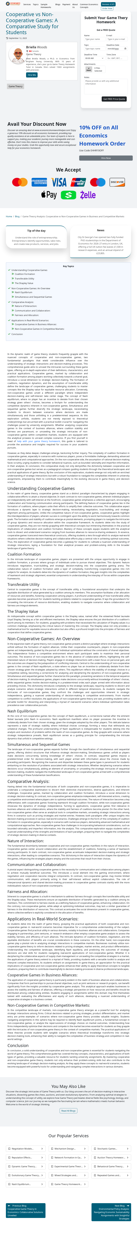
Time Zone (111, 54)
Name (87, 35)
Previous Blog (25, 1210)
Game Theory (15, 86)
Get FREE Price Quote (114, 99)
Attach (89, 70)
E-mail (109, 35)
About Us (75, 5)
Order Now (107, 8)
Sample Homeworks (46, 5)
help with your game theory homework (38, 441)
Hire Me (32, 74)
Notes (86, 77)
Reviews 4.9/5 (108, 4)
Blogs (57, 4)
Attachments (90, 64)
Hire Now (106, 158)
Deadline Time (90, 54)
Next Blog (111, 1212)
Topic (86, 45)
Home (9, 216)
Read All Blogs (68, 1110)
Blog (17, 216)
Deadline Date (112, 45)
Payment (66, 4)
